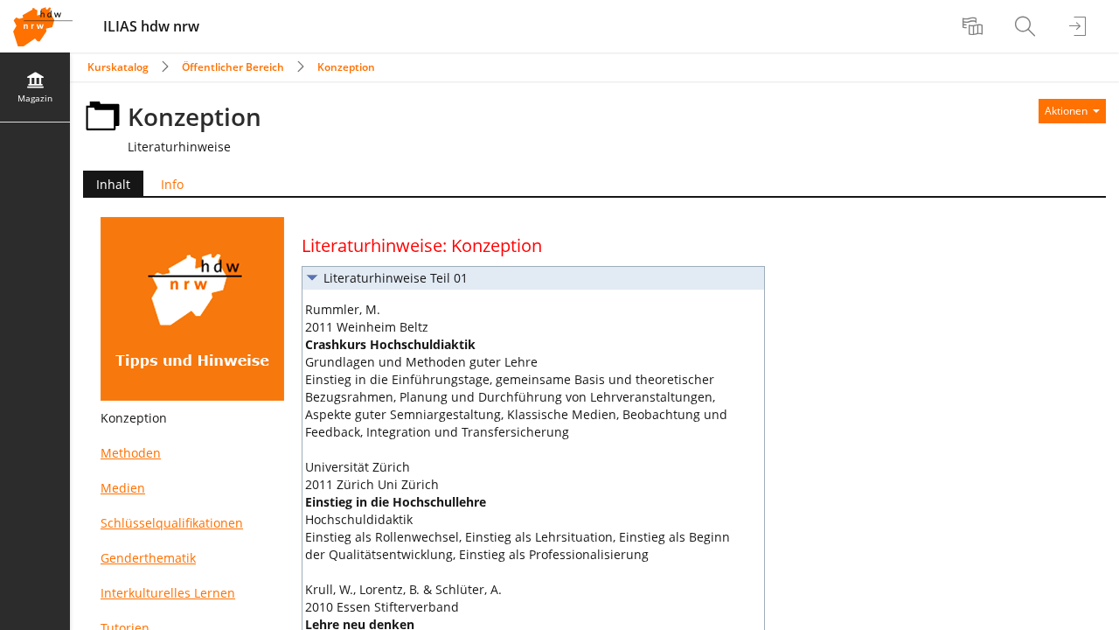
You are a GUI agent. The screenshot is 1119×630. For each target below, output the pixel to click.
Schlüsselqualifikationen (172, 522)
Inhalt (106, 186)
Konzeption (346, 67)
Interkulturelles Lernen (168, 592)
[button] (533, 278)
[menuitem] (975, 26)
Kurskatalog (118, 67)
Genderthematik (148, 558)
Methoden (131, 452)
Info (172, 184)
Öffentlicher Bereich (233, 67)
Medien (123, 488)
